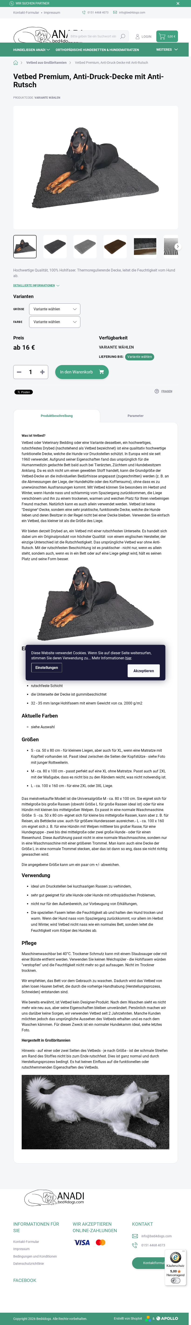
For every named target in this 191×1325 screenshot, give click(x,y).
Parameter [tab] (135, 416)
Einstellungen (46, 667)
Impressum (52, 12)
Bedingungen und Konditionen (35, 1256)
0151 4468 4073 (153, 1245)
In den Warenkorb (76, 371)
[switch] (175, 1280)
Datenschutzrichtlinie (28, 1263)
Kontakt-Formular (26, 12)
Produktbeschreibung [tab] (57, 416)
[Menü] (183, 1252)
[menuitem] (32, 50)
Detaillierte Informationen (34, 285)
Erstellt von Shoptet (128, 1318)
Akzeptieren (143, 670)
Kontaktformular (155, 1263)
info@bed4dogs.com (156, 1236)
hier (128, 658)
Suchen (122, 36)
